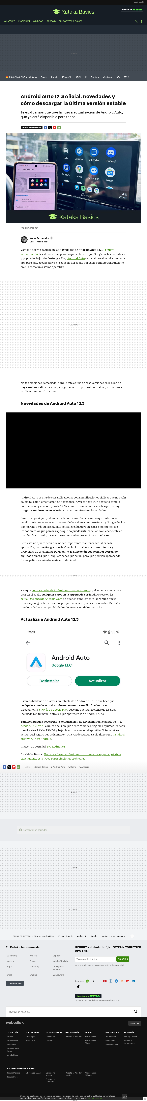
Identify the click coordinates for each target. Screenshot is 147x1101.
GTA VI (78, 77)
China (9, 974)
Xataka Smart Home (13, 1049)
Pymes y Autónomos (129, 1041)
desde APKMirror (31, 726)
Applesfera (11, 1044)
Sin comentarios (33, 127)
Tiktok (78, 986)
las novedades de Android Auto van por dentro (61, 590)
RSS (122, 980)
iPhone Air (66, 77)
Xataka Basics (73, 11)
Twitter (136, 21)
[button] (41, 238)
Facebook (141, 21)
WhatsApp (9, 21)
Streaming (12, 955)
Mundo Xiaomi (13, 1054)
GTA (118, 77)
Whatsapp (107, 77)
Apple (9, 966)
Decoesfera (110, 1040)
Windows (38, 21)
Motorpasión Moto (90, 1041)
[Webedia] (140, 2)
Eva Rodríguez (56, 746)
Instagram (24, 21)
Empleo (33, 974)
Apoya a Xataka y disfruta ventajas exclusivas (96, 1000)
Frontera (95, 77)
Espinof (49, 1040)
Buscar (135, 1011)
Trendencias (110, 1036)
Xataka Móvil (12, 1040)
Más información (94, 1098)
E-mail (59, 127)
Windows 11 (58, 974)
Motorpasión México (90, 1073)
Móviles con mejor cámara (113, 936)
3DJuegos (30, 1036)
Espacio (56, 955)
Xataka (10, 1036)
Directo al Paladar (73, 1036)
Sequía (44, 77)
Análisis (33, 955)
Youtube (104, 980)
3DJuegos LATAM (33, 1072)
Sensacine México (50, 1073)
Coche (73, 766)
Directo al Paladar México (73, 1073)
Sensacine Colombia (50, 1080)
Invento (54, 77)
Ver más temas (14, 983)
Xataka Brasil (12, 1076)
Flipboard (54, 127)
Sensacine (50, 1036)
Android (51, 21)
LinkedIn (133, 980)
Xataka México (13, 1072)
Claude (94, 936)
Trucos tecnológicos (70, 21)
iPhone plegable (65, 936)
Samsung (34, 966)
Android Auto (76, 258)
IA (86, 77)
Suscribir (123, 959)
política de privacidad (114, 965)
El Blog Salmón (130, 1036)
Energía (33, 961)
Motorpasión (90, 1036)
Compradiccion (111, 1044)
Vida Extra (30, 1040)
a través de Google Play (52, 709)
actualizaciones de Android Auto (41, 599)
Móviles (10, 961)
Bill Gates (32, 77)
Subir (133, 1023)
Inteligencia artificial (58, 968)
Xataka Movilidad (61, 961)
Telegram (116, 980)
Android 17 (81, 936)
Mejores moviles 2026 (44, 936)
